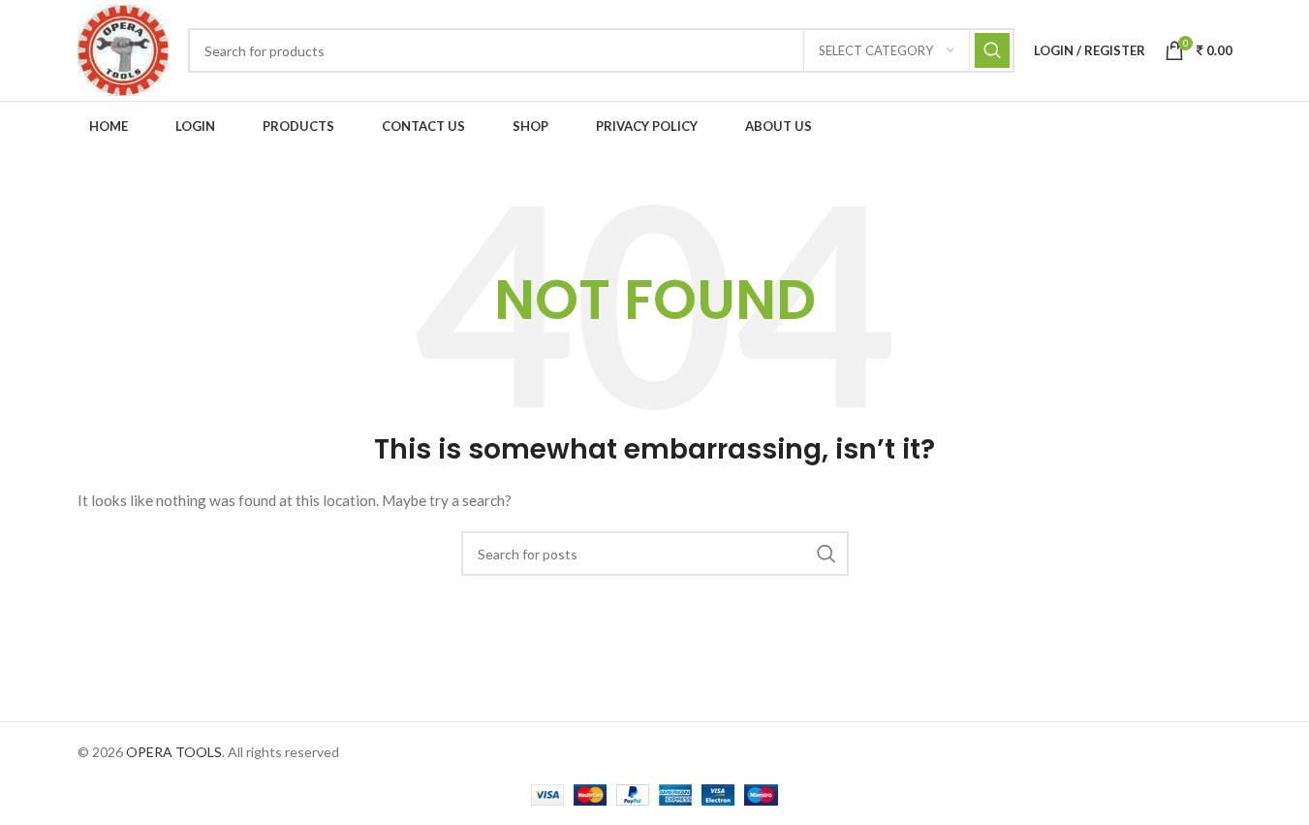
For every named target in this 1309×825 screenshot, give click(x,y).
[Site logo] (123, 49)
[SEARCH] (992, 50)
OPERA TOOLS (174, 752)
